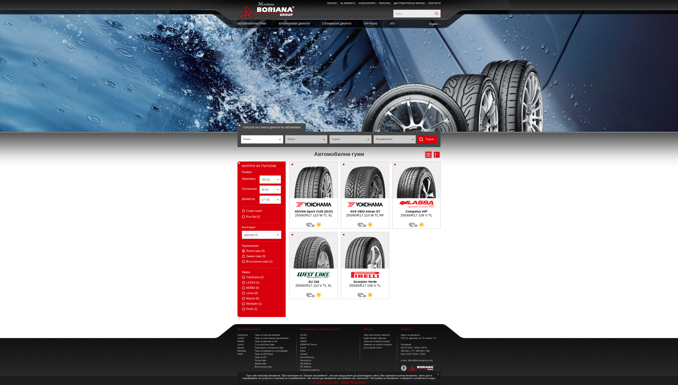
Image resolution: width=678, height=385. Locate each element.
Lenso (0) (252, 293)
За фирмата (347, 3)
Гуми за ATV (261, 357)
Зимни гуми (260, 363)
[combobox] (262, 139)
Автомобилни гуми (251, 23)
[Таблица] (428, 154)
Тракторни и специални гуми (269, 348)
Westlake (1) (254, 303)
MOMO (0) (252, 287)
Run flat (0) (253, 216)
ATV (392, 23)
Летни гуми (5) (255, 250)
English (433, 23)
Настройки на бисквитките (325, 382)
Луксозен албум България (377, 341)
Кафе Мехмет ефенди (375, 338)
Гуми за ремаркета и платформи (271, 351)
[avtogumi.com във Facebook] (404, 370)
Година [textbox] (336, 139)
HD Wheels (305, 363)
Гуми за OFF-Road (264, 354)
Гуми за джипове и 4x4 (266, 341)
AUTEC (303, 335)
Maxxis (240, 348)
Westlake (241, 351)
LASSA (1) (252, 282)
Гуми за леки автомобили (267, 335)
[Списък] (436, 154)
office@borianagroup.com (420, 360)
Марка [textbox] (247, 139)
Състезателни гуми (264, 344)
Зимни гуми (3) (255, 256)
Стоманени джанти (336, 23)
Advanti (303, 354)
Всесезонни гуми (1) (259, 261)
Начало (332, 3)
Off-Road (371, 23)
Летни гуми (260, 360)
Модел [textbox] (291, 139)
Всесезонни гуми (263, 367)
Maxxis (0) (252, 298)
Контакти (434, 3)
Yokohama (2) (255, 277)
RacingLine (305, 360)
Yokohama (242, 335)
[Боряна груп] (420, 370)
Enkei (303, 351)
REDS (303, 338)
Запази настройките (353, 382)
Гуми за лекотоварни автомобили (272, 338)
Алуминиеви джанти (294, 23)
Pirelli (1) (251, 309)
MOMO (240, 341)
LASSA (240, 338)
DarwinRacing (307, 357)
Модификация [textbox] (384, 139)
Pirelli (240, 354)
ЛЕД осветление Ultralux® (377, 335)
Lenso (240, 344)
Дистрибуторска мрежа (409, 3)
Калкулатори (367, 3)
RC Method (305, 367)
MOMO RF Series (308, 344)
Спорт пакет (254, 210)
